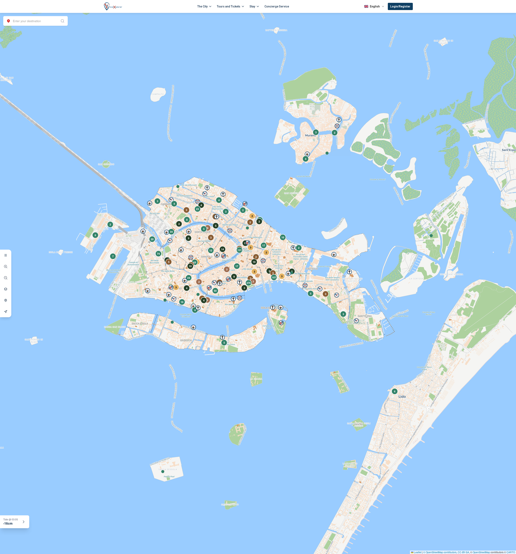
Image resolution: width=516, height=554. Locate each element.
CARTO (511, 552)
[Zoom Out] (6, 278)
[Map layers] (6, 289)
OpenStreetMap (481, 552)
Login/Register (400, 6)
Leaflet (417, 552)
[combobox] (35, 21)
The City (202, 6)
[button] (177, 186)
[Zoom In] (6, 267)
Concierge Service (276, 6)
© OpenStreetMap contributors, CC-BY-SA (446, 552)
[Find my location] (6, 300)
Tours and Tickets (228, 6)
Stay (252, 6)
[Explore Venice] (6, 255)
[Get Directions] (6, 312)
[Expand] (23, 522)
